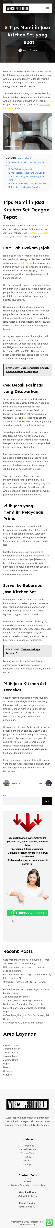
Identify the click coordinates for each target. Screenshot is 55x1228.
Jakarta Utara (10, 1059)
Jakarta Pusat (10, 1052)
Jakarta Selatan (11, 1048)
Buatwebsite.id (27, 1224)
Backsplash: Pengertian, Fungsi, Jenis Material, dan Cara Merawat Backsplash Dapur (24, 1008)
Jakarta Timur (10, 1045)
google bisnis (25, 263)
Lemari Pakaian (27, 1149)
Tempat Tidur (27, 1153)
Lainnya (27, 1164)
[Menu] (47, 8)
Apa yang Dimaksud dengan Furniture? (23, 1000)
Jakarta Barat (10, 1056)
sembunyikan (23, 158)
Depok (6, 1063)
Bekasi (6, 1067)
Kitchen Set (27, 1145)
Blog (34, 50)
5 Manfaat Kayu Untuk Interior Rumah (23, 1022)
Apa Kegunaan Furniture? (16, 996)
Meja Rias (27, 1160)
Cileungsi (8, 1071)
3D (25, 417)
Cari (5, 795)
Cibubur (7, 1074)
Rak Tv (27, 1156)
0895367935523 (27, 1206)
